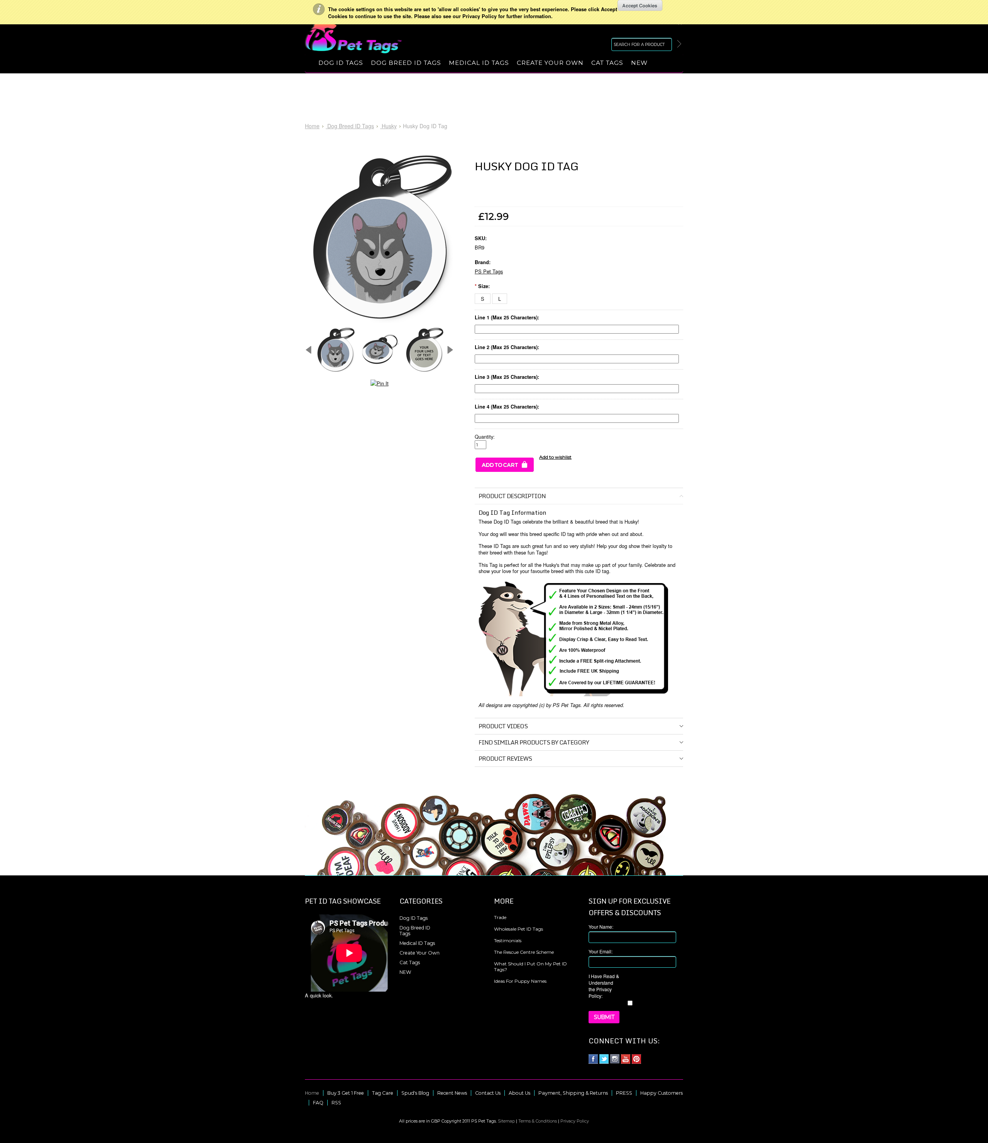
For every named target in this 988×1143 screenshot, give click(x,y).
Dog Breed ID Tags (406, 62)
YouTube (626, 1059)
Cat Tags (607, 62)
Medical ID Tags (479, 62)
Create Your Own (550, 62)
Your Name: (601, 926)
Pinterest (636, 1059)
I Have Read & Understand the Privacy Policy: (604, 986)
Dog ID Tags (340, 62)
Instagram (615, 1059)
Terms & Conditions (537, 1121)
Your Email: (600, 951)
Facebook (593, 1059)
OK (640, 5)
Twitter (604, 1059)
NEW (639, 62)
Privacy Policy (574, 1121)
